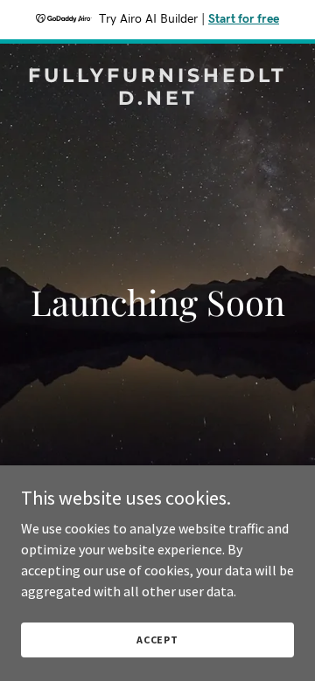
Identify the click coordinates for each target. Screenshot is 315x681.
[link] (157, 99)
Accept (157, 639)
